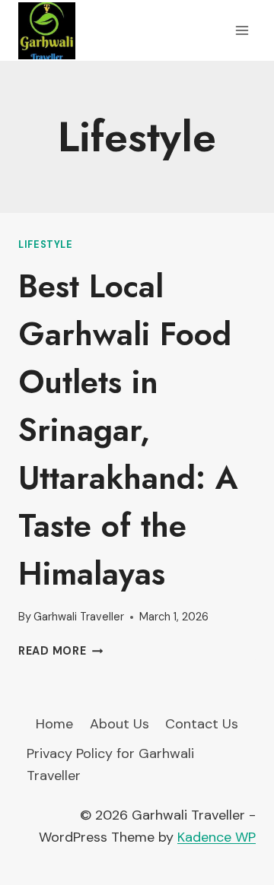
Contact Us (201, 724)
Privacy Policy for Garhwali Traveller (110, 764)
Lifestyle (45, 245)
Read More (60, 651)
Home (54, 724)
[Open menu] (242, 30)
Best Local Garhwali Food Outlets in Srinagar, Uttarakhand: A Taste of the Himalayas (128, 430)
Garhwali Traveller (78, 616)
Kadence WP (216, 837)
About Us (119, 724)
